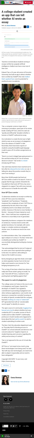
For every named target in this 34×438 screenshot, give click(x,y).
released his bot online (17, 169)
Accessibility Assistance (8, 416)
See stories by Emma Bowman (20, 382)
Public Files (5, 413)
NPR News (6, 365)
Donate (28, 2)
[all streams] (32, 436)
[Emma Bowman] (5, 380)
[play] (2, 436)
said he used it (19, 319)
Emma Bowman (11, 25)
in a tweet (24, 161)
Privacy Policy (6, 410)
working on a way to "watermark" (18, 300)
